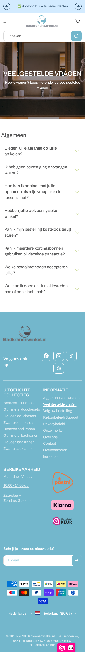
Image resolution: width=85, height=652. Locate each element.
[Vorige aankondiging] (6, 6)
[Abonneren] (77, 560)
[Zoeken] (76, 36)
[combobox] (42, 36)
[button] (7, 21)
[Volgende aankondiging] (78, 6)
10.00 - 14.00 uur (16, 485)
